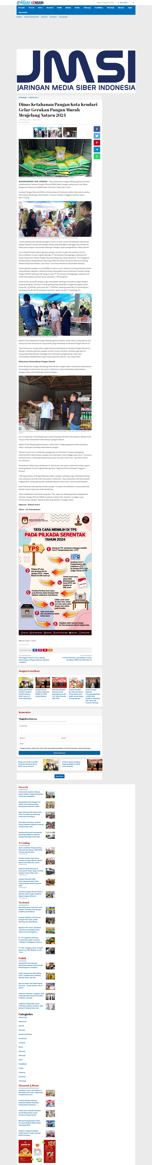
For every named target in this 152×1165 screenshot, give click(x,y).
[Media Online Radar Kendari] (30, 3)
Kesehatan (23, 1038)
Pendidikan (23, 1064)
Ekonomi (22, 1030)
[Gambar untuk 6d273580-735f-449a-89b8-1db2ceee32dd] (40, 132)
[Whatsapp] (97, 156)
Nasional (22, 1051)
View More (59, 776)
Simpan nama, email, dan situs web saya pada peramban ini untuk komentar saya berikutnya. (55, 748)
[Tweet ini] (97, 136)
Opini (20, 1060)
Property (22, 1072)
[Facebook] (35, 650)
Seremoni (22, 1077)
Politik (21, 1068)
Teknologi (22, 1081)
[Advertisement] (76, 32)
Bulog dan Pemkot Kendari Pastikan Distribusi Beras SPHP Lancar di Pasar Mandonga (25, 694)
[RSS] (50, 650)
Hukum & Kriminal (25, 1034)
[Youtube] (45, 650)
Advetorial (22, 1022)
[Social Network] (133, 2)
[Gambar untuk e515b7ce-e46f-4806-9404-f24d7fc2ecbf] (55, 132)
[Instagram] (40, 650)
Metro (21, 1047)
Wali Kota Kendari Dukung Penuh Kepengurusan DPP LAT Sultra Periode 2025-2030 (59, 694)
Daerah (21, 1026)
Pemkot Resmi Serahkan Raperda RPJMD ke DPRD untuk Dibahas (71, 764)
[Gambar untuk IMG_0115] (70, 132)
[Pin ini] (97, 143)
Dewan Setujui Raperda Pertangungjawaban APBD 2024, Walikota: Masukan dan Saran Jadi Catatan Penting (93, 696)
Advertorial (23, 1017)
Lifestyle (22, 1043)
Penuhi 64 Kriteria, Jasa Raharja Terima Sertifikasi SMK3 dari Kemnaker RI (77, 658)
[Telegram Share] (97, 149)
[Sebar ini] (97, 129)
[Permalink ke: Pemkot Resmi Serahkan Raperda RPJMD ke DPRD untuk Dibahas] (42, 682)
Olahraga (22, 1055)
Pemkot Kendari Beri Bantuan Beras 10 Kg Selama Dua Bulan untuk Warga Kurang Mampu (76, 694)
